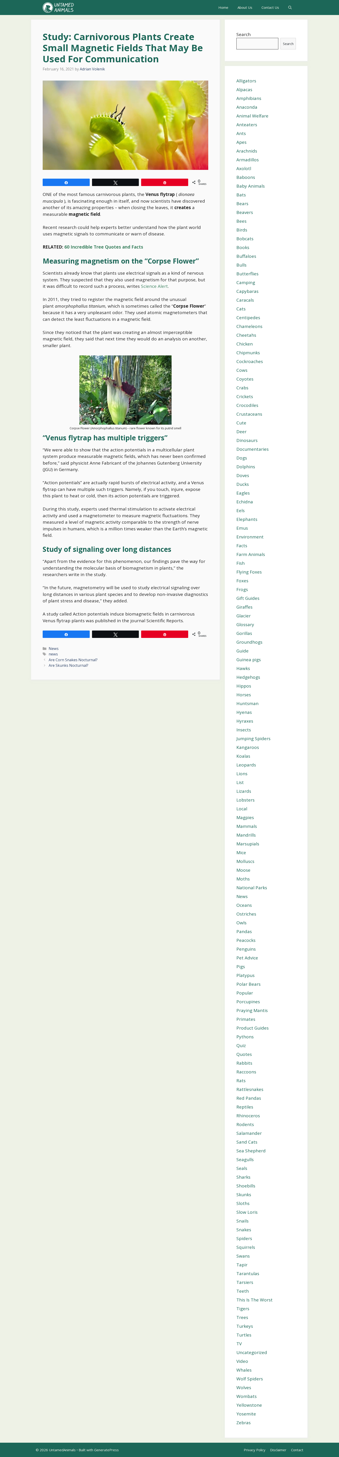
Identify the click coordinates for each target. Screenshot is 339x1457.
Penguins (246, 949)
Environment (250, 537)
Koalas (243, 756)
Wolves (243, 1388)
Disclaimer (278, 1450)
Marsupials (247, 844)
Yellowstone (249, 1405)
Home (223, 7)
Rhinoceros (248, 1116)
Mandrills (246, 835)
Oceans (244, 905)
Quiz (241, 1045)
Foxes (242, 581)
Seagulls (245, 1160)
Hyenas (244, 712)
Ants (241, 133)
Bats (241, 195)
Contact (297, 1450)
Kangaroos (247, 747)
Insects (243, 730)
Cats (241, 309)
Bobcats (244, 239)
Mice (241, 853)
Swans (243, 1256)
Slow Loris (247, 1212)
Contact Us (270, 7)
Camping (245, 282)
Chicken (244, 344)
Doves (242, 475)
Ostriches (246, 914)
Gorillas (244, 633)
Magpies (245, 817)
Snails (242, 1221)
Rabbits (244, 1063)
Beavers (244, 212)
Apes (241, 142)
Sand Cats (246, 1142)
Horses (243, 695)
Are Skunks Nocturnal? (68, 665)
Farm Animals (250, 554)
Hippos (243, 686)
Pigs (240, 967)
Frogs (242, 589)
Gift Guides (247, 598)
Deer (241, 432)
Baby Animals (250, 186)
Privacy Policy (254, 1450)
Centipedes (248, 318)
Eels (240, 511)
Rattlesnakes (249, 1089)
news (53, 654)
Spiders (244, 1238)
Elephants (246, 519)
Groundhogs (249, 642)
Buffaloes (246, 256)
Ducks (242, 484)
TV (239, 1344)
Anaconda (246, 107)
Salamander (249, 1133)
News (54, 648)
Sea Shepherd (251, 1151)
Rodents (245, 1124)
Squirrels (245, 1247)
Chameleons (249, 326)
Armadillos (247, 160)
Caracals (245, 300)
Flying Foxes (249, 572)
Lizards (243, 791)
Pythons (245, 1037)
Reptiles (244, 1107)
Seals (241, 1168)
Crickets (244, 397)
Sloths (243, 1203)
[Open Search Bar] (290, 7)
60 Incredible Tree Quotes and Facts (103, 247)
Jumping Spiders (253, 739)
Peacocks (246, 940)
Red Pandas (248, 1098)
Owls (241, 923)
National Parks (251, 888)
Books (242, 247)
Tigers (242, 1309)
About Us (245, 7)
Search (243, 34)
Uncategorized (251, 1352)
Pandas (244, 931)
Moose (243, 870)
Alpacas (244, 90)
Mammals (246, 826)
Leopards (246, 765)
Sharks (243, 1177)
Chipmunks (248, 353)
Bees (241, 221)
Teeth (242, 1291)
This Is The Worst (254, 1300)
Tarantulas (247, 1274)
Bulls (241, 265)
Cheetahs (246, 335)
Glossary (245, 625)
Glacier (243, 616)
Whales (244, 1370)
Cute (241, 423)
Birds (241, 230)
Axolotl (243, 168)
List (240, 782)
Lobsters (245, 800)
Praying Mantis (252, 1010)
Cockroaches (249, 361)
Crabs (242, 388)
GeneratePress (106, 1450)
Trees (242, 1317)
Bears (242, 204)
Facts (241, 546)
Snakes (243, 1230)
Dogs (241, 458)
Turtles (243, 1335)
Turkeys (244, 1326)
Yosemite (246, 1414)
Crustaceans (249, 414)
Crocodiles (247, 405)
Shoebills (245, 1186)
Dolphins (245, 467)
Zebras (243, 1423)
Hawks (243, 668)
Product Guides (252, 1028)
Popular (244, 993)
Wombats (246, 1396)
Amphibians (248, 98)
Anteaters (246, 125)
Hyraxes (244, 721)
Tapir (241, 1265)
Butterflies (247, 274)
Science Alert (154, 286)
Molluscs (245, 861)
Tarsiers (244, 1282)
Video (242, 1361)
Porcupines (248, 1002)
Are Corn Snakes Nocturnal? (73, 659)
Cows (241, 370)
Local (241, 809)
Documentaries (252, 449)
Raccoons (246, 1072)
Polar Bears (248, 984)
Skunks (243, 1195)
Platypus (245, 975)
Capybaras (247, 291)
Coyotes (244, 379)
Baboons (245, 177)
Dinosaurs (247, 440)
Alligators (246, 81)
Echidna (244, 502)
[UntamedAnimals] (58, 7)
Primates (245, 1019)
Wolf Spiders (249, 1379)
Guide (242, 651)
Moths (243, 879)
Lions (241, 774)
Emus (242, 528)
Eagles (243, 493)
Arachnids (246, 151)
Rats (241, 1081)
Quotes (244, 1054)
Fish (240, 563)
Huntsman (247, 703)
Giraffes (244, 607)
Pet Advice (247, 958)
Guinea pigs (248, 660)
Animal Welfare (252, 116)
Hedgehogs (248, 677)
